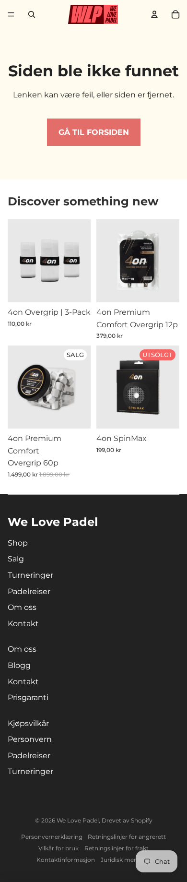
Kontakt (23, 623)
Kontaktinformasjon (65, 859)
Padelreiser (29, 591)
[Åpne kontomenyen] (154, 14)
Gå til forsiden (93, 132)
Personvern (30, 739)
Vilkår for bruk (58, 848)
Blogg (19, 665)
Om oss (22, 607)
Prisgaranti (28, 697)
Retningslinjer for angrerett (127, 836)
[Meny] (11, 14)
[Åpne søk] (31, 14)
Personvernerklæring (51, 836)
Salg (16, 558)
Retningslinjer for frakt (116, 848)
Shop (18, 543)
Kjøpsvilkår (28, 723)
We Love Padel (78, 820)
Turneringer (30, 575)
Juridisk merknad (126, 859)
